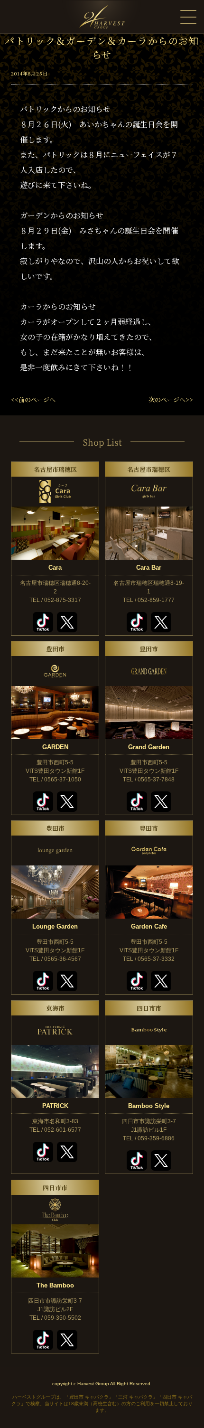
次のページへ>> (170, 399)
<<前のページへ (33, 399)
